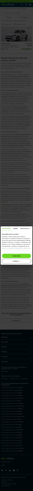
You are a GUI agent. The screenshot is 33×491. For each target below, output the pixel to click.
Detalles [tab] (15, 228)
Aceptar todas (16, 255)
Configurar (16, 261)
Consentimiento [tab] (6, 228)
